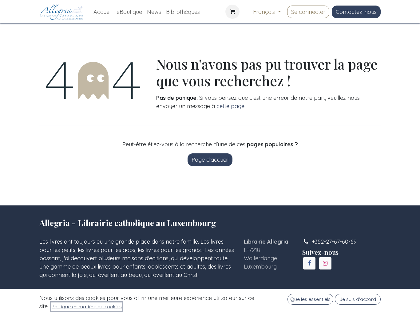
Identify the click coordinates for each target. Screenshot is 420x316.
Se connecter (308, 11)
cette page (230, 106)
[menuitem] (102, 11)
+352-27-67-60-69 (334, 241)
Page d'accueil (210, 159)
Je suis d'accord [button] (358, 299)
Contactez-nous (356, 11)
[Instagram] (325, 263)
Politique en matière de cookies (87, 306)
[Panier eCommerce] (232, 12)
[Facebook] (309, 263)
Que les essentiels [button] (310, 299)
